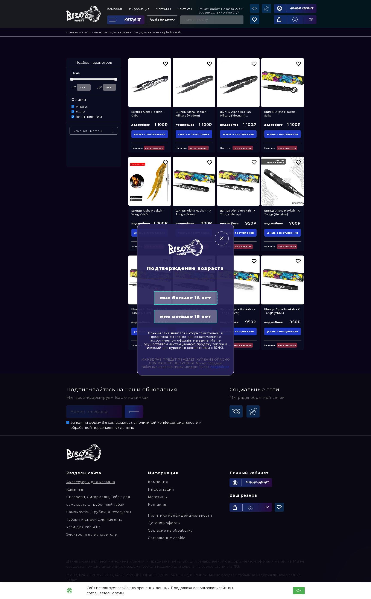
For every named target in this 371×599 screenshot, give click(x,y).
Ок (298, 590)
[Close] (222, 238)
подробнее (220, 367)
